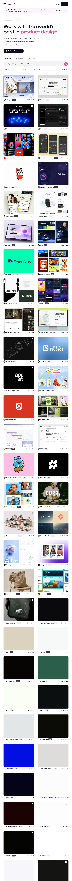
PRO (14, 100)
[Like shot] (31, 95)
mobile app (33, 69)
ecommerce (50, 69)
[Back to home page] (11, 4)
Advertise (31, 129)
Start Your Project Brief (14, 51)
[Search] (66, 64)
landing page (23, 69)
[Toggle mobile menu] (4, 4)
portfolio (41, 69)
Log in (64, 4)
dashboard (14, 69)
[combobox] (33, 64)
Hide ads (25, 129)
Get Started (59, 10)
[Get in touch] (24, 95)
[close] (65, 10)
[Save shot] (28, 95)
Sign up (57, 4)
